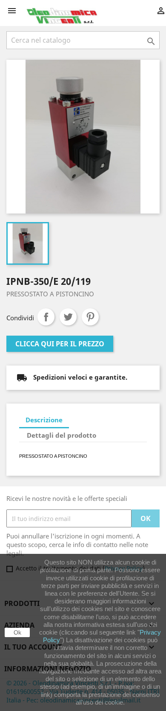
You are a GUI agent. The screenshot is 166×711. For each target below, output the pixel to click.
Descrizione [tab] (44, 419)
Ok (17, 632)
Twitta (68, 316)
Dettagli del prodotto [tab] (61, 435)
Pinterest (90, 316)
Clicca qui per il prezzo (59, 343)
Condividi (45, 316)
